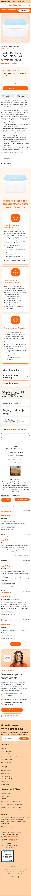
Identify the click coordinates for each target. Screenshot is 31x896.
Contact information (14, 871)
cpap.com (9, 670)
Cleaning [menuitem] (10, 455)
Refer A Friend (5, 796)
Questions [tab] (15, 495)
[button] (15, 434)
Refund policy (7, 869)
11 (23, 41)
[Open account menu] (25, 5)
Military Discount (6, 784)
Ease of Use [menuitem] (11, 459)
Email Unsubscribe (6, 759)
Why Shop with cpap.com (8, 826)
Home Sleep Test (6, 779)
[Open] (15, 64)
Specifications (10, 383)
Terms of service (23, 869)
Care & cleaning (11, 370)
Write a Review (24, 500)
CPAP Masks (5, 773)
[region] (15, 471)
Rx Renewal (4, 781)
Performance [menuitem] (20, 455)
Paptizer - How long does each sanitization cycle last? (15, 403)
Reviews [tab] (5, 495)
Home (3, 46)
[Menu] (2, 5)
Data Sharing (21, 873)
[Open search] (6, 5)
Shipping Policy (5, 754)
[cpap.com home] (15, 5)
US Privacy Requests (12, 873)
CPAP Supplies (5, 776)
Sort (13, 506)
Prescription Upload (7, 751)
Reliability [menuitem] (20, 459)
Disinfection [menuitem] (15, 462)
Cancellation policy (24, 871)
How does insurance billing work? (11, 810)
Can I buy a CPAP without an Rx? (10, 801)
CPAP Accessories (13, 46)
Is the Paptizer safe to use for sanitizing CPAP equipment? (14, 421)
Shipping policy (5, 871)
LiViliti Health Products (7, 49)
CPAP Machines (6, 770)
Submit (24, 738)
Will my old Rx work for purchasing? (11, 804)
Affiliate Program (6, 762)
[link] (12, 715)
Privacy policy (15, 869)
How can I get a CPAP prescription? (11, 807)
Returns (3, 748)
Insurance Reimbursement (9, 757)
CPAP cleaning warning (10, 376)
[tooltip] (21, 479)
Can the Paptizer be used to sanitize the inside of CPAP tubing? (14, 412)
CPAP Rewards (5, 799)
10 (21, 41)
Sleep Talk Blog (5, 793)
